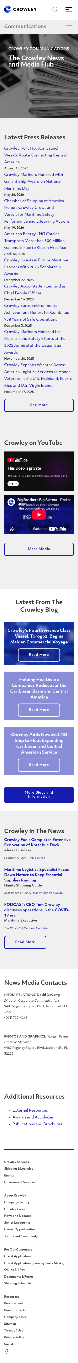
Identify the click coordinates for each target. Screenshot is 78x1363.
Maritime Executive (36, 928)
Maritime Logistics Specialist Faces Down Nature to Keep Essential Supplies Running (36, 875)
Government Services (19, 1182)
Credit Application (17, 1256)
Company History (17, 1202)
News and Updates (17, 1216)
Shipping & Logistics (18, 1168)
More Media (39, 549)
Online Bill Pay (14, 1270)
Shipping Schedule (17, 1283)
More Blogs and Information (39, 794)
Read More (39, 655)
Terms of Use (13, 1330)
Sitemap (10, 1324)
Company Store (15, 1317)
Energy (9, 1175)
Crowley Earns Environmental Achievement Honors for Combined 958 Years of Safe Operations (36, 313)
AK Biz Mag (37, 858)
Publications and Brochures (37, 1124)
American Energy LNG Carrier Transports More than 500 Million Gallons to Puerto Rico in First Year (35, 241)
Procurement (13, 1303)
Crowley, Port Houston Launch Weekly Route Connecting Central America (35, 155)
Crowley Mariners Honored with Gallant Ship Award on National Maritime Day (33, 182)
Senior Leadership (17, 1222)
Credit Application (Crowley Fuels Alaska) (34, 1263)
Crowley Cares (14, 1209)
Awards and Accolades (33, 1118)
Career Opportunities (19, 1229)
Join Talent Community (21, 1236)
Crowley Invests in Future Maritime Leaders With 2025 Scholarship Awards (36, 267)
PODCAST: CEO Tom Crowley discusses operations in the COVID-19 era (37, 910)
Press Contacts (15, 1310)
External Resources (30, 1111)
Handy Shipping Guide (48, 893)
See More (39, 405)
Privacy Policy (14, 1337)
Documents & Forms (18, 1277)
